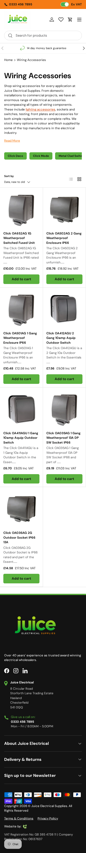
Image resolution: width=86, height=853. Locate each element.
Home (8, 60)
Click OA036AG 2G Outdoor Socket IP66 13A (19, 537)
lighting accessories (40, 109)
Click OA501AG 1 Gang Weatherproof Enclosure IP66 (20, 338)
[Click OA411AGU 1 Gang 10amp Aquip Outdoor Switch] (21, 409)
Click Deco (15, 156)
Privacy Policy (48, 818)
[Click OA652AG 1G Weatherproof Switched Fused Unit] (21, 209)
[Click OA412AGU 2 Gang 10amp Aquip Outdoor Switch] (64, 309)
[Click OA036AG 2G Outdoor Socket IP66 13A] (21, 508)
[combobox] (43, 35)
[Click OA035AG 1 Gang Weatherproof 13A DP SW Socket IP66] (64, 409)
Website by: (12, 826)
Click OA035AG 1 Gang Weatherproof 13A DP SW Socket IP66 (63, 438)
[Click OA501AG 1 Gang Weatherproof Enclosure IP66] (21, 309)
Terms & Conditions (18, 818)
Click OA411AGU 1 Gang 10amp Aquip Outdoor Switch (20, 438)
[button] (70, 19)
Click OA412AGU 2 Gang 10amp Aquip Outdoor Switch (61, 338)
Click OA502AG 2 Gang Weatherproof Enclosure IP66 (64, 238)
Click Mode (41, 156)
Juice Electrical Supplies (49, 806)
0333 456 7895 (20, 4)
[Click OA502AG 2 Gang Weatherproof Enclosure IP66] (64, 209)
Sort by (9, 176)
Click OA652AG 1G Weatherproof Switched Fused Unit (19, 238)
